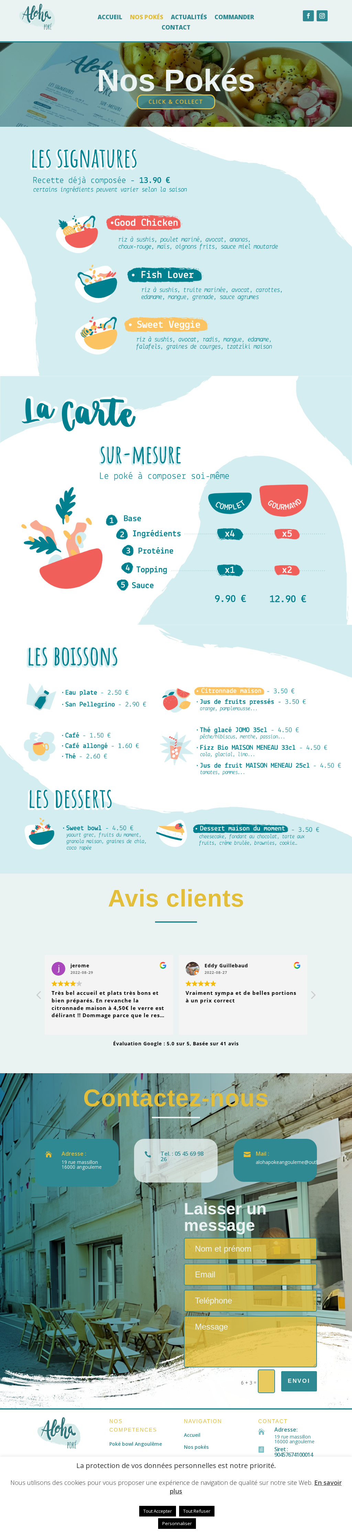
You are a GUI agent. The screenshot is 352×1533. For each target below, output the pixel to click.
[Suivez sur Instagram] (322, 15)
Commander (234, 18)
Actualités (189, 18)
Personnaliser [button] (177, 1523)
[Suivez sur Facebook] (308, 15)
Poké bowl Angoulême (135, 1444)
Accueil (110, 18)
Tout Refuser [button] (196, 1511)
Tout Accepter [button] (157, 1511)
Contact (176, 28)
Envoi (299, 1381)
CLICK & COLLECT (176, 101)
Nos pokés (146, 18)
